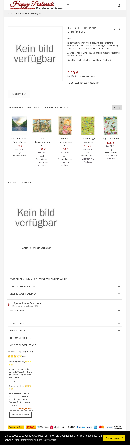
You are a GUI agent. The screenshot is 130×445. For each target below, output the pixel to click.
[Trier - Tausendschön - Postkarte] (42, 125)
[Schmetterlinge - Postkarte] (88, 125)
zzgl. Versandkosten (87, 76)
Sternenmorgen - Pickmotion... (19, 140)
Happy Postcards (104, 60)
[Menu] (68, 5)
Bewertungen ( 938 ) (20, 351)
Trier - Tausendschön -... (42, 142)
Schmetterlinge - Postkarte (87, 140)
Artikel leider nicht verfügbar (36, 247)
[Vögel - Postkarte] (110, 125)
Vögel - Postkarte (111, 138)
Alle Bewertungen (20, 414)
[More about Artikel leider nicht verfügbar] (36, 218)
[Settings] (119, 5)
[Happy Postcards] (36, 5)
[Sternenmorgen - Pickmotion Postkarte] (19, 125)
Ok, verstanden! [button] (114, 438)
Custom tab (19, 93)
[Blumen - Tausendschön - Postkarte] (65, 125)
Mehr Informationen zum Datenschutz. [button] (36, 440)
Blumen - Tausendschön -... (65, 142)
